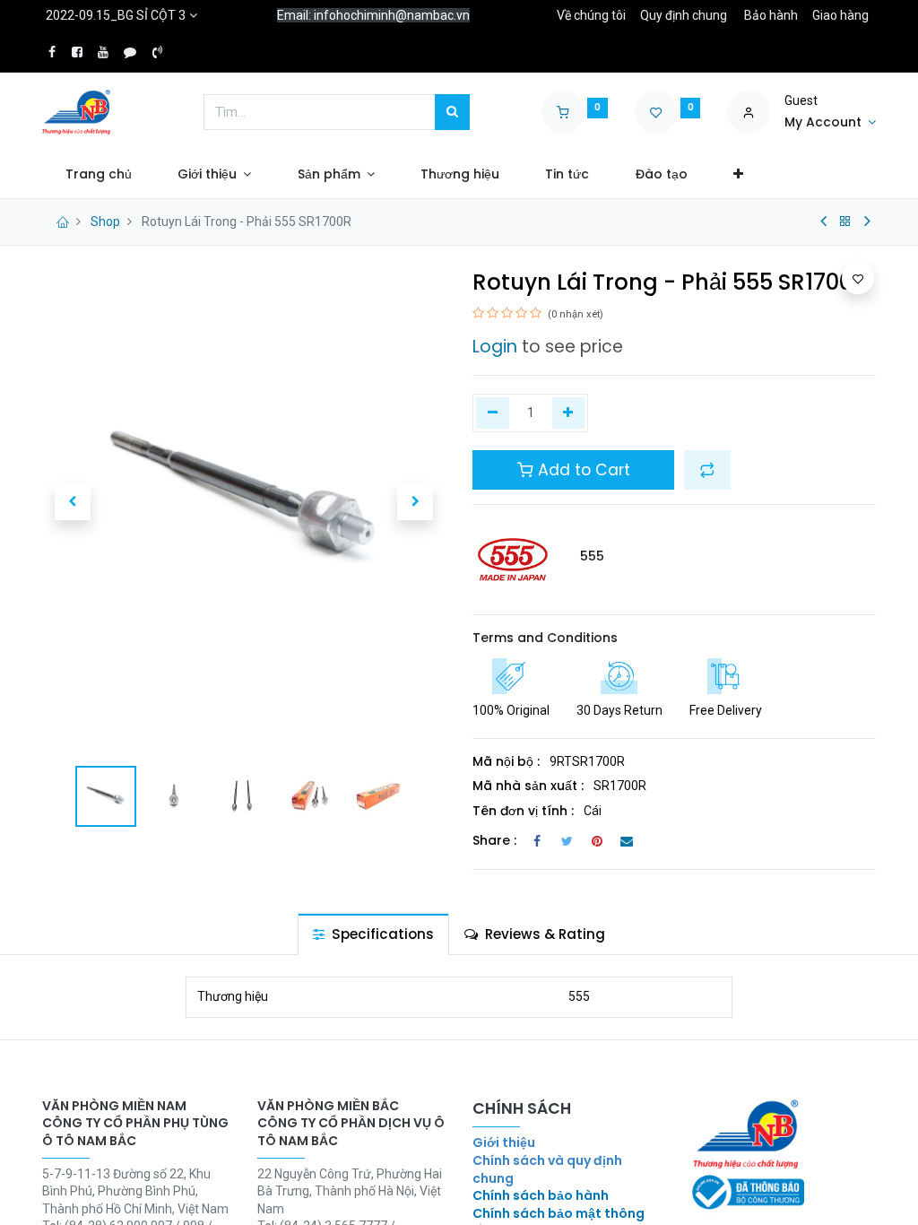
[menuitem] (98, 175)
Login (494, 346)
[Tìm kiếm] (452, 112)
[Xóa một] (492, 413)
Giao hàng (840, 15)
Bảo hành (771, 15)
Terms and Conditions (545, 638)
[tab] (373, 934)
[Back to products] (845, 221)
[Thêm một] (568, 413)
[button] (738, 175)
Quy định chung (683, 15)
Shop (105, 221)
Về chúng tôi (591, 15)
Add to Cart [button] (581, 470)
